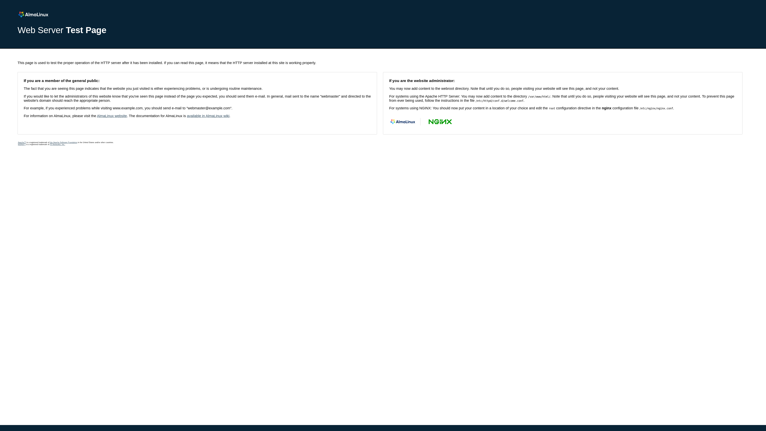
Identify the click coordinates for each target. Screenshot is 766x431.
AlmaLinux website (112, 116)
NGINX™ (22, 144)
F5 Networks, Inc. (57, 144)
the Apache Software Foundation (63, 142)
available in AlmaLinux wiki (208, 116)
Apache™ (22, 142)
